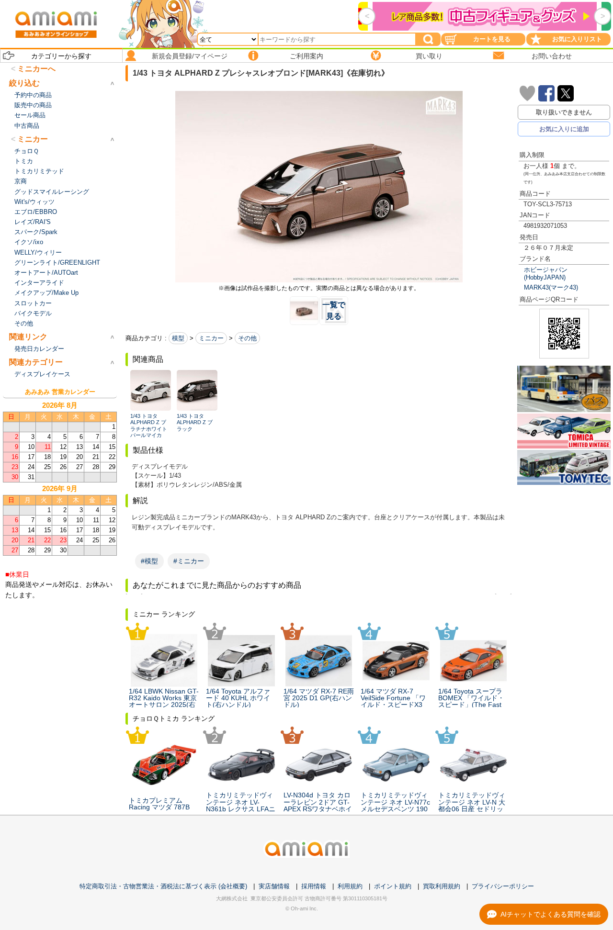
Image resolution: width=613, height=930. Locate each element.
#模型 (149, 561)
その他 (247, 338)
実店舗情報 (274, 886)
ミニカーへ (36, 69)
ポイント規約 (392, 886)
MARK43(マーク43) (551, 287)
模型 (178, 338)
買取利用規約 (441, 886)
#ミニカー (188, 561)
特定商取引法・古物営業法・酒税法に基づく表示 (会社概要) (163, 886)
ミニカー (211, 338)
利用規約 (350, 886)
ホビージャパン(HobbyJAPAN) (546, 273)
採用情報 (313, 886)
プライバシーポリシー (503, 886)
